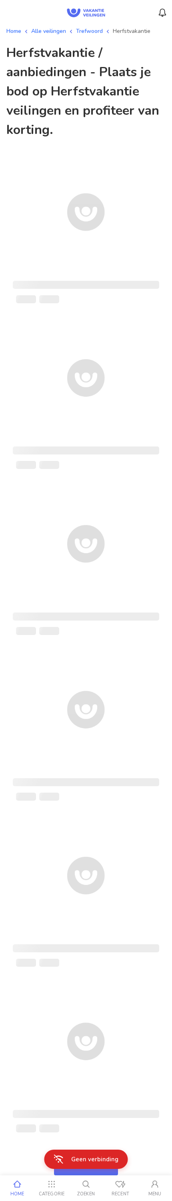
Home (13, 31)
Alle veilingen (48, 31)
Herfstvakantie (131, 31)
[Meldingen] (162, 12)
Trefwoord (89, 31)
